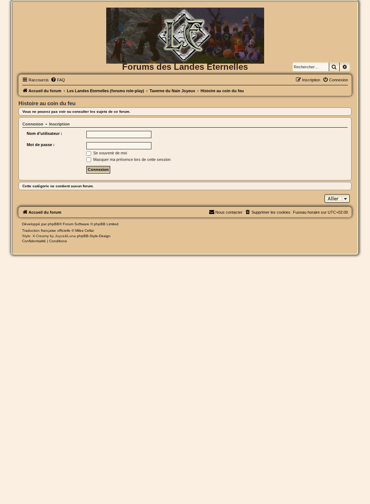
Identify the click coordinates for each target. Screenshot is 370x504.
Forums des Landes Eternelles (185, 67)
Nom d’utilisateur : (44, 133)
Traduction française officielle (46, 230)
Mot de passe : (41, 144)
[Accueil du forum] (185, 19)
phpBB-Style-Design (94, 236)
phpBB (53, 224)
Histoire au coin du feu (47, 103)
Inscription (59, 124)
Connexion (32, 124)
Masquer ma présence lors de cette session (131, 159)
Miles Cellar (84, 230)
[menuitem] (58, 80)
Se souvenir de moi (109, 153)
